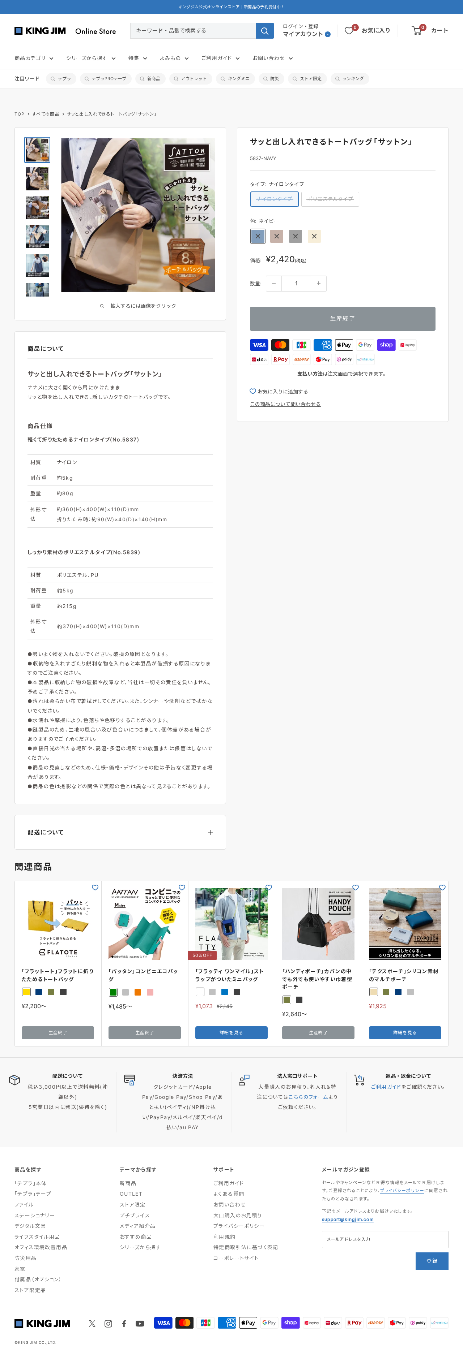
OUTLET (131, 1194)
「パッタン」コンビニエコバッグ (143, 975)
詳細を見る (231, 1032)
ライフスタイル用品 (37, 1237)
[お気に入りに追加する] (95, 887)
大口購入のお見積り (237, 1215)
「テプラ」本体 (30, 1183)
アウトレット (194, 78)
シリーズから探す (86, 58)
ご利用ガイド (216, 58)
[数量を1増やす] (318, 283)
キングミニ (239, 78)
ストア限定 (311, 78)
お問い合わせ (268, 58)
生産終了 (342, 318)
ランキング (353, 78)
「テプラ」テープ (32, 1194)
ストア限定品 (30, 1290)
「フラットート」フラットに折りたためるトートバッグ (57, 975)
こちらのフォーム (308, 1097)
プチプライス (135, 1215)
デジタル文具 (30, 1226)
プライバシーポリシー (239, 1226)
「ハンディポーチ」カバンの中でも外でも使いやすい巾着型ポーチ (317, 979)
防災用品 (25, 1258)
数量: (256, 283)
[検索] (265, 31)
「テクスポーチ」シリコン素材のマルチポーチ (404, 975)
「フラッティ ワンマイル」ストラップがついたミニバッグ (229, 975)
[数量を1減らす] (273, 283)
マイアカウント (303, 34)
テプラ (64, 78)
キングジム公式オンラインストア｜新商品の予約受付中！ (231, 6)
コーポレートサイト (236, 1258)
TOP (19, 114)
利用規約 (224, 1237)
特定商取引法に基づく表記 (246, 1247)
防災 (274, 78)
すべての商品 (46, 114)
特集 (134, 58)
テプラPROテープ (109, 78)
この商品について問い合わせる (285, 404)
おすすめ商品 (136, 1237)
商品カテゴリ (30, 58)
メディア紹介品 (138, 1226)
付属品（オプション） (38, 1279)
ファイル (24, 1204)
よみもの (170, 58)
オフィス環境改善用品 (40, 1247)
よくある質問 (228, 1194)
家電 (20, 1269)
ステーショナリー (34, 1215)
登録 (432, 1261)
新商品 (153, 78)
